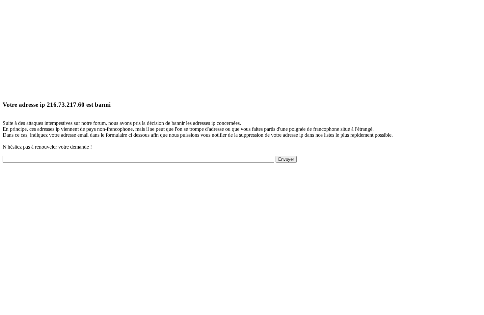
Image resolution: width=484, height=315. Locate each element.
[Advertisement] (200, 49)
